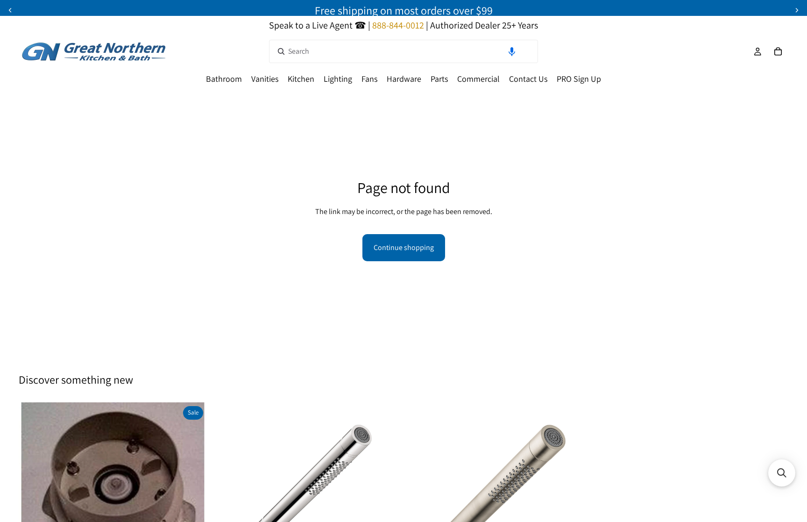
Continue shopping (404, 247)
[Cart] (778, 51)
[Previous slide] (10, 10)
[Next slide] (796, 10)
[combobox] (403, 51)
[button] (512, 51)
